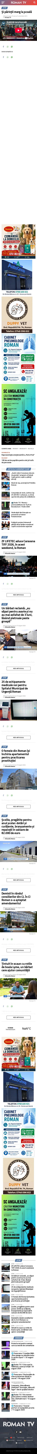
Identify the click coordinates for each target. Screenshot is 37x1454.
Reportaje (20, 1438)
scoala (31, 448)
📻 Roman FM (28, 1440)
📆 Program (10, 1440)
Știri (6, 1438)
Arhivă (19, 1440)
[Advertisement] (18, 142)
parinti (15, 448)
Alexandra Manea (10, 553)
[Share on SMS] (12, 47)
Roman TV (8, 17)
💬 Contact (20, 1443)
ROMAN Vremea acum (18, 1029)
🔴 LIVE (12, 1438)
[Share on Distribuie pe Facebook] (3, 47)
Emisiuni (29, 1438)
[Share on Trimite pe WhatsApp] (7, 47)
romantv (23, 448)
